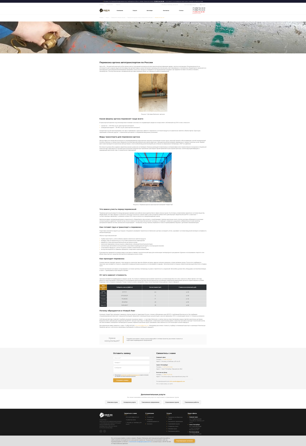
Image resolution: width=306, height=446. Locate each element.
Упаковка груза (112, 402)
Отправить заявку (122, 380)
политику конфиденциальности (130, 375)
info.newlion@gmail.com (190, 4)
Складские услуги (130, 402)
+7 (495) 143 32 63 (167, 359)
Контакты (149, 423)
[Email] (100, 431)
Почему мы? (150, 417)
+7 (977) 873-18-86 (167, 367)
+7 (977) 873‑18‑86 (196, 426)
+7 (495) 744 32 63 (198, 8)
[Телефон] (104, 431)
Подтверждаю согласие (184, 441)
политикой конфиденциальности (140, 441)
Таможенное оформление (150, 402)
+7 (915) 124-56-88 (159, 1)
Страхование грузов (172, 402)
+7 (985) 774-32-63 (167, 374)
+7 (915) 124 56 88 (198, 12)
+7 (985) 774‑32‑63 (196, 434)
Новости (118, 4)
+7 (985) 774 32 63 (198, 10)
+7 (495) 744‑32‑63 (131, 419)
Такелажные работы (192, 402)
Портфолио (110, 4)
